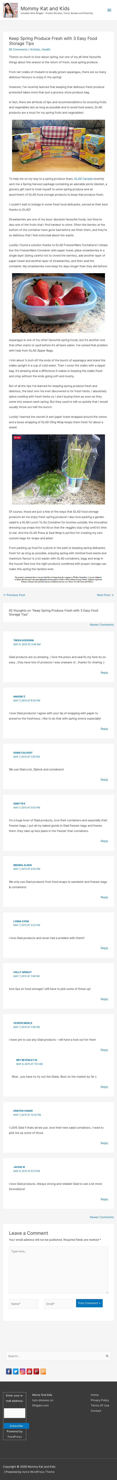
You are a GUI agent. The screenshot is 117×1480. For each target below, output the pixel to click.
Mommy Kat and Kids (45, 8)
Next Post (105, 595)
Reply (104, 672)
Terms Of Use (100, 1405)
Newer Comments (102, 624)
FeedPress (15, 1436)
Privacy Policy (100, 1400)
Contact (96, 1410)
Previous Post (14, 595)
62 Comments (18, 49)
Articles (35, 49)
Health (46, 49)
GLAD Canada (83, 178)
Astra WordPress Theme (38, 1471)
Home (95, 1394)
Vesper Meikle (22, 1023)
